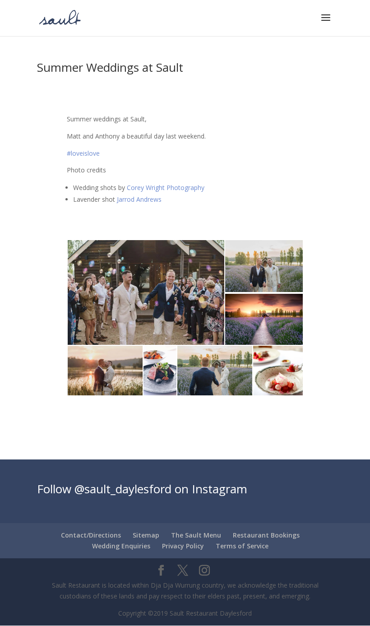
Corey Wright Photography (165, 187)
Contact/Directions (91, 535)
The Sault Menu (196, 535)
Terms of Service (242, 546)
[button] (145, 292)
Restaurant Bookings (266, 535)
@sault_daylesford (122, 489)
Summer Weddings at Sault (110, 67)
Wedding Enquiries (121, 546)
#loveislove (83, 153)
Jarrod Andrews (138, 199)
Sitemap (146, 535)
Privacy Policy (183, 546)
